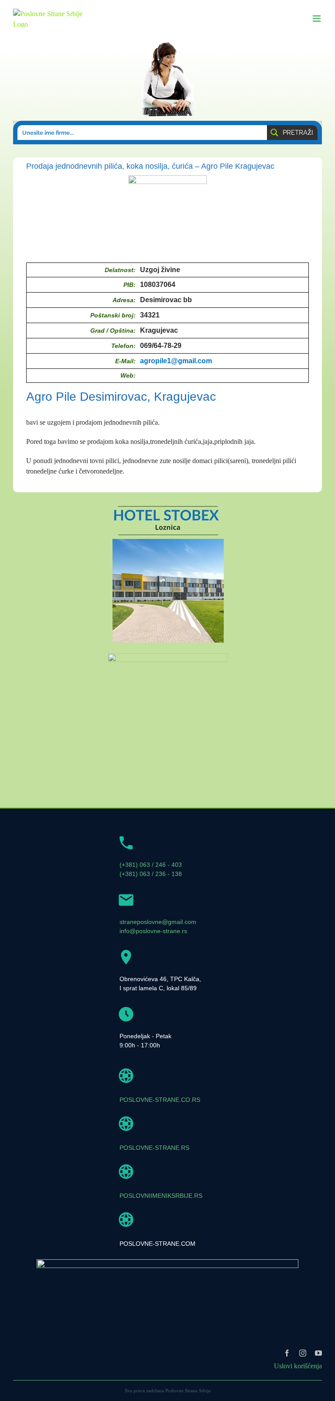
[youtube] (318, 1353)
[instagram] (302, 1353)
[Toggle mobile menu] (317, 18)
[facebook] (287, 1353)
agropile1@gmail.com (176, 361)
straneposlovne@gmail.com (158, 921)
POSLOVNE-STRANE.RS (154, 1147)
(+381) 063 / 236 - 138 (151, 873)
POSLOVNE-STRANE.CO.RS (160, 1099)
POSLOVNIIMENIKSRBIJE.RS (161, 1195)
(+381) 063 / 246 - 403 (151, 864)
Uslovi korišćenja (298, 1366)
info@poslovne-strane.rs (153, 930)
